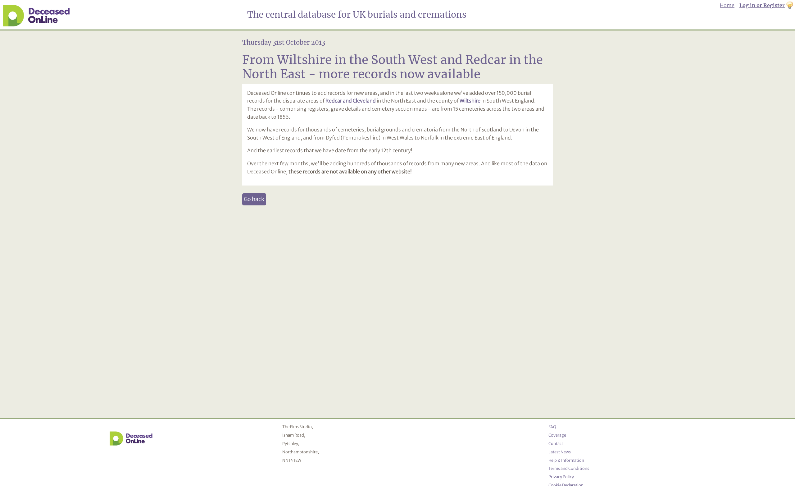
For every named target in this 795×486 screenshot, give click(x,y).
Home (727, 5)
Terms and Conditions (568, 468)
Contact (555, 443)
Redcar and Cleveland (350, 101)
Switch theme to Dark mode (789, 5)
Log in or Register (762, 5)
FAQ (552, 426)
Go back (254, 199)
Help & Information (566, 460)
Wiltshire (470, 101)
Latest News (559, 451)
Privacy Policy (561, 476)
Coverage (557, 435)
